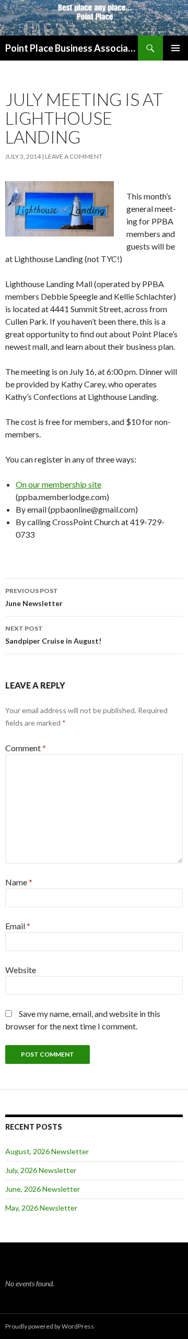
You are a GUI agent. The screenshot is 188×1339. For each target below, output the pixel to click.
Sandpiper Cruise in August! (53, 634)
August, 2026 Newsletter (47, 1151)
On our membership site (58, 484)
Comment (25, 748)
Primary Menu (175, 48)
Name (18, 882)
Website (20, 970)
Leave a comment (73, 156)
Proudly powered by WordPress (49, 1326)
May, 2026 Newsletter (41, 1207)
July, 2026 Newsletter (40, 1170)
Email (17, 926)
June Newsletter (34, 597)
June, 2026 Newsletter (42, 1188)
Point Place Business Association (71, 48)
